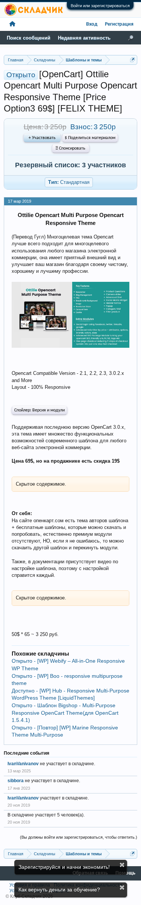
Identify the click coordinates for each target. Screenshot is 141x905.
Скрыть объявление (122, 865)
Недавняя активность (84, 38)
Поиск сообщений (28, 38)
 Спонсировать (70, 148)
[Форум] (12, 24)
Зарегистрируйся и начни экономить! (64, 867)
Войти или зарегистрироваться (100, 5)
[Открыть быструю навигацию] (132, 59)
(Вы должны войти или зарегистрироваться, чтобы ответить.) (78, 837)
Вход (91, 24)
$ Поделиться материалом (90, 138)
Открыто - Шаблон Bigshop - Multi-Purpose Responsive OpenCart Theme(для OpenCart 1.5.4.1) (65, 712)
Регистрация (119, 24)
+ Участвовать (42, 138)
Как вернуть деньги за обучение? (59, 890)
